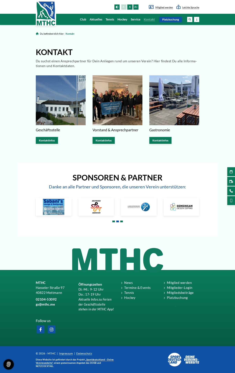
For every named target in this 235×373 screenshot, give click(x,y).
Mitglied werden (164, 7)
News (128, 283)
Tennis (110, 19)
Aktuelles (96, 19)
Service (135, 19)
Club (83, 19)
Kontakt (149, 19)
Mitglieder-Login (179, 288)
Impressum (66, 353)
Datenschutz (84, 353)
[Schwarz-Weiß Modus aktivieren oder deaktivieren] (117, 7)
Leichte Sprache (190, 7)
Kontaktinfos (47, 140)
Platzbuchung (170, 19)
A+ (135, 6)
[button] (189, 19)
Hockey (122, 19)
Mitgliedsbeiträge (180, 293)
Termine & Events (137, 288)
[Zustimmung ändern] (8, 364)
